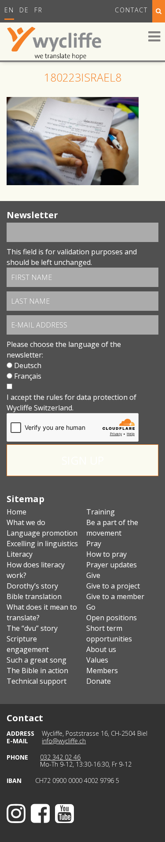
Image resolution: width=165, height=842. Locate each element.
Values (97, 660)
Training (100, 512)
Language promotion (42, 533)
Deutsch (27, 365)
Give (93, 575)
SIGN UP (83, 460)
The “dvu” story (32, 628)
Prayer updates (111, 565)
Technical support (36, 681)
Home (16, 512)
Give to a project (113, 586)
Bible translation (34, 596)
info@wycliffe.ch (64, 741)
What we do (26, 522)
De (24, 10)
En (9, 10)
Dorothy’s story (32, 586)
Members (102, 670)
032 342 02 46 (60, 757)
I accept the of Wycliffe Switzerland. (71, 402)
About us (101, 649)
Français (27, 376)
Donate (98, 681)
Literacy (20, 554)
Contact (131, 10)
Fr (38, 10)
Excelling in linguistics (42, 543)
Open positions (111, 617)
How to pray (106, 554)
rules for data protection (87, 397)
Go (90, 607)
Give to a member (115, 596)
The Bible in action (37, 670)
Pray (93, 543)
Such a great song (36, 660)
